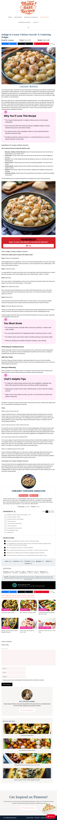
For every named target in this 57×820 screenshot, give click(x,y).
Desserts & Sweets (24, 22)
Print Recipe (34, 86)
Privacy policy (30, 817)
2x (49, 511)
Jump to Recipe (24, 86)
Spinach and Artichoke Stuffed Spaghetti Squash (9, 631)
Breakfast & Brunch (31, 17)
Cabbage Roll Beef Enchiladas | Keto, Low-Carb (47, 613)
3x (52, 511)
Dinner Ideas (44, 17)
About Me (37, 817)
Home (10, 17)
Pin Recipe (34, 495)
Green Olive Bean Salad (7, 612)
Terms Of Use (44, 817)
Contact (36, 22)
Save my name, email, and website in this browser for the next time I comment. (23, 680)
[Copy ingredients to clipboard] (15, 511)
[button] (28, 27)
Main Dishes (18, 17)
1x (47, 511)
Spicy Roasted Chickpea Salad (28, 612)
